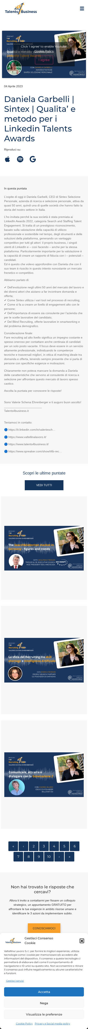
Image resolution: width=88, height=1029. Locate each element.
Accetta (44, 992)
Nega (44, 1003)
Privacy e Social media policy (52, 1023)
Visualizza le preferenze (44, 1014)
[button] (82, 941)
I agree (44, 60)
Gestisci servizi (15, 980)
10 (49, 857)
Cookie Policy (24, 1023)
